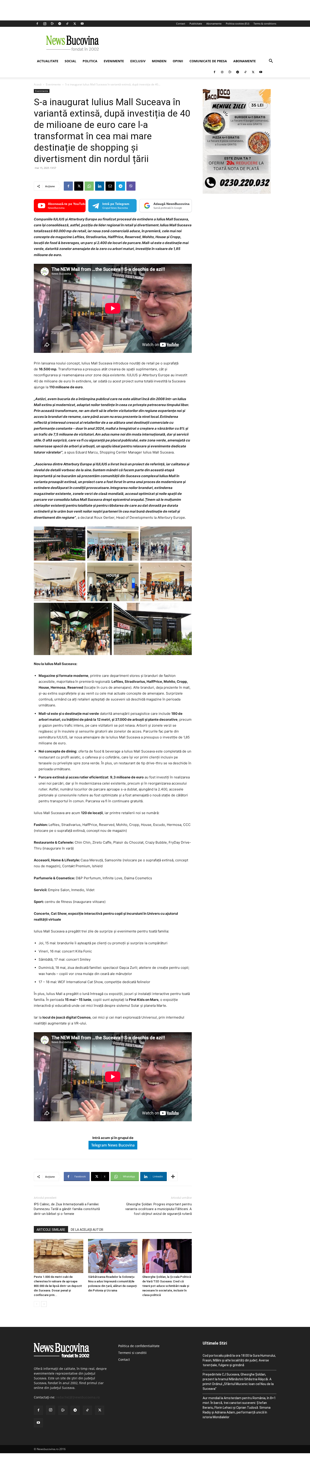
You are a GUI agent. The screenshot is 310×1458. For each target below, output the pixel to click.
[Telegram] (59, 23)
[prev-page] (36, 1304)
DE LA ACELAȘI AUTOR (87, 1229)
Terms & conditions (264, 23)
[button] (270, 61)
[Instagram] (44, 23)
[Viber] (130, 186)
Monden (159, 61)
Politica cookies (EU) (237, 23)
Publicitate (195, 23)
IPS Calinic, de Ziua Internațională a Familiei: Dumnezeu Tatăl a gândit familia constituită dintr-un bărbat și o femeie (67, 1209)
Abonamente (213, 23)
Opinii (178, 61)
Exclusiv (137, 61)
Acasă (38, 84)
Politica (90, 61)
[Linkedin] (99, 186)
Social (70, 61)
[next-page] (44, 1304)
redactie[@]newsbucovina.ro (78, 1397)
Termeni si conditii (132, 1353)
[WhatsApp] (89, 186)
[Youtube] (82, 23)
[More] (173, 1176)
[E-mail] (110, 186)
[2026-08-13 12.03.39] (237, 192)
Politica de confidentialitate (139, 1346)
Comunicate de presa (208, 61)
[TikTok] (67, 23)
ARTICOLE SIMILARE (51, 1229)
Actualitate (47, 61)
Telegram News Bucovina (113, 1145)
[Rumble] (52, 23)
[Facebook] (37, 23)
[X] (74, 23)
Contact (180, 23)
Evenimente (114, 61)
